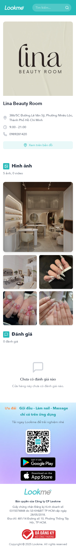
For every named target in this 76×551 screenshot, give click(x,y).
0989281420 (18, 134)
